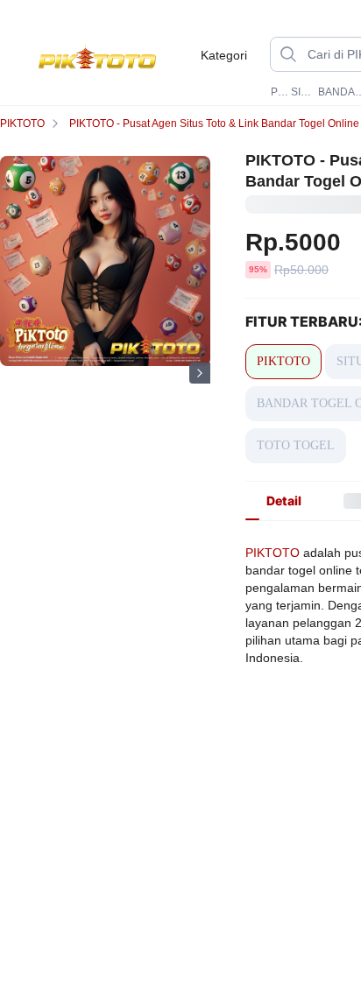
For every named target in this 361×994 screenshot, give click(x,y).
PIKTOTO (279, 92)
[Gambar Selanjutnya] (199, 373)
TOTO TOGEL (296, 445)
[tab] (283, 501)
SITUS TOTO (303, 92)
